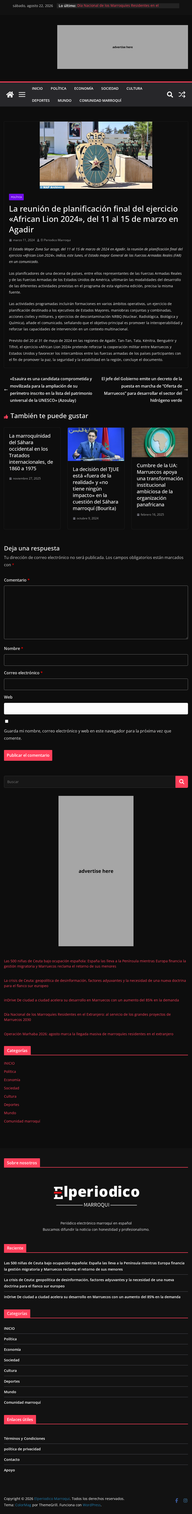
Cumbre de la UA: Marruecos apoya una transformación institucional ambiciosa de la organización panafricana (160, 485)
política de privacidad (22, 1449)
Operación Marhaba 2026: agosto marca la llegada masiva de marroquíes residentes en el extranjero (88, 1033)
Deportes (41, 100)
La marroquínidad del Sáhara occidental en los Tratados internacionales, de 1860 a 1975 (31, 452)
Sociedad (109, 88)
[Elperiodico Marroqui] (10, 94)
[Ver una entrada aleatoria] (182, 94)
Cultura (134, 88)
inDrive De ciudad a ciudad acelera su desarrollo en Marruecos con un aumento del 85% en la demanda (91, 1000)
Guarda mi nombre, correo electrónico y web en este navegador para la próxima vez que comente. (87, 734)
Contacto (12, 1459)
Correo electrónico (23, 673)
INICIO (37, 88)
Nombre (13, 648)
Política (58, 88)
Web (8, 697)
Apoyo (9, 1470)
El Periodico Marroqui (56, 240)
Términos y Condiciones (24, 1438)
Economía (83, 88)
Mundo (65, 100)
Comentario (17, 580)
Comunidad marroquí (100, 100)
